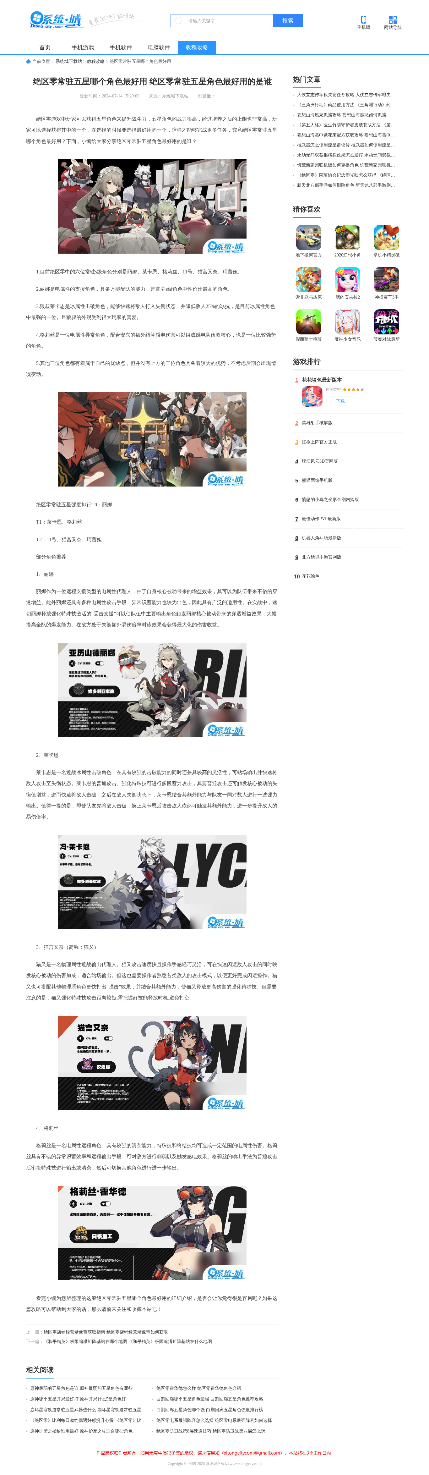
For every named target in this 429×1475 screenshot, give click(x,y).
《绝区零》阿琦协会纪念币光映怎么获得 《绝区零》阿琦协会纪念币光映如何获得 (347, 175)
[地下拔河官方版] (308, 237)
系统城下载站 (69, 61)
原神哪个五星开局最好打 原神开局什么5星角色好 (78, 1399)
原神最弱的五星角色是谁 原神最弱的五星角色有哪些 (81, 1388)
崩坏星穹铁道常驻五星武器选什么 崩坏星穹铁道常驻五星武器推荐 (89, 1409)
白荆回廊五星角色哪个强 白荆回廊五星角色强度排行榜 (209, 1409)
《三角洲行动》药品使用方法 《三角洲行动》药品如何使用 (347, 104)
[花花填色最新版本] (312, 396)
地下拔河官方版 (309, 256)
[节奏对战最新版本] (386, 321)
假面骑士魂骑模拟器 (309, 340)
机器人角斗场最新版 (321, 538)
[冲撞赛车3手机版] (386, 279)
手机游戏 (83, 47)
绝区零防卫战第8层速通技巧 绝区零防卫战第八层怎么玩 (210, 1431)
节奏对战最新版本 (386, 340)
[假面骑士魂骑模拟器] (308, 321)
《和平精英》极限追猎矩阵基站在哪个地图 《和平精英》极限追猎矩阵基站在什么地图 (128, 1341)
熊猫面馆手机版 (317, 480)
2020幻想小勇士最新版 (347, 256)
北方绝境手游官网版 (321, 557)
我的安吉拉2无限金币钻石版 (347, 298)
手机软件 (121, 47)
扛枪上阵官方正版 (319, 442)
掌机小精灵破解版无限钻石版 (386, 256)
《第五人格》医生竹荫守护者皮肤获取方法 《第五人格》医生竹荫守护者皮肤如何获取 (347, 125)
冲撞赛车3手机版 (387, 298)
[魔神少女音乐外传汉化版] (347, 321)
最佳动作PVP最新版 (321, 518)
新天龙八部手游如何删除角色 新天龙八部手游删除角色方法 (347, 185)
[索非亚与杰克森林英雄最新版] (308, 279)
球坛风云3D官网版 (320, 461)
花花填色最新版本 (322, 380)
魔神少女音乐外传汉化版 (347, 340)
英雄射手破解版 (317, 423)
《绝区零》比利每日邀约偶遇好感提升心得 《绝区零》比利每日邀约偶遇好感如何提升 (89, 1420)
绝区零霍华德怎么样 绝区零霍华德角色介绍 (198, 1388)
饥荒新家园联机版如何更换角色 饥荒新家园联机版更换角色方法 (347, 165)
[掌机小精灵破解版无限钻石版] (386, 237)
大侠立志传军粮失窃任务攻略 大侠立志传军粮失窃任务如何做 (347, 94)
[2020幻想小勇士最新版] (347, 237)
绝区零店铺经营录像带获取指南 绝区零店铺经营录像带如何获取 (106, 1332)
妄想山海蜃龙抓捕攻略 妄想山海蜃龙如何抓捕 (341, 115)
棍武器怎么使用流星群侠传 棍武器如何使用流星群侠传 (347, 145)
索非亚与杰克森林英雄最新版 (309, 298)
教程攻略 (197, 47)
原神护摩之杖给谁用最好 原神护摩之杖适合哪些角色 (81, 1431)
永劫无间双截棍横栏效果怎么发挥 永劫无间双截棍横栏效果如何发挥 (347, 155)
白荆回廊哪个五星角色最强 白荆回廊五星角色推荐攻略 (209, 1399)
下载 (340, 401)
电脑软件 (159, 47)
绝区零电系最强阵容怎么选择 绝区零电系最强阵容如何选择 (214, 1420)
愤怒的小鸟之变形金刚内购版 (330, 499)
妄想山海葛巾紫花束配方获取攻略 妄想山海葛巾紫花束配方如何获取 (347, 135)
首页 (45, 47)
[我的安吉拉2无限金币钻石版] (347, 279)
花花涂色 (310, 576)
